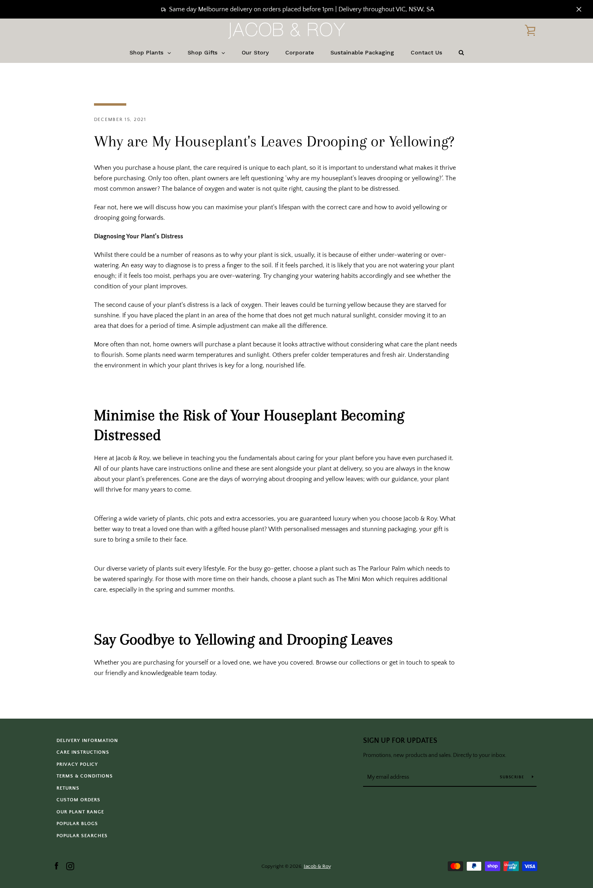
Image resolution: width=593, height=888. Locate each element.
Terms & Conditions (84, 776)
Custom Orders (78, 800)
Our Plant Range (80, 812)
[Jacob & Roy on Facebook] (56, 865)
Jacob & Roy (317, 866)
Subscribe (513, 777)
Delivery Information (87, 740)
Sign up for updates (400, 741)
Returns (67, 788)
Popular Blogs (77, 823)
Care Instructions (82, 752)
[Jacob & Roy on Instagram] (70, 865)
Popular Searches (82, 835)
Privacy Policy (77, 764)
